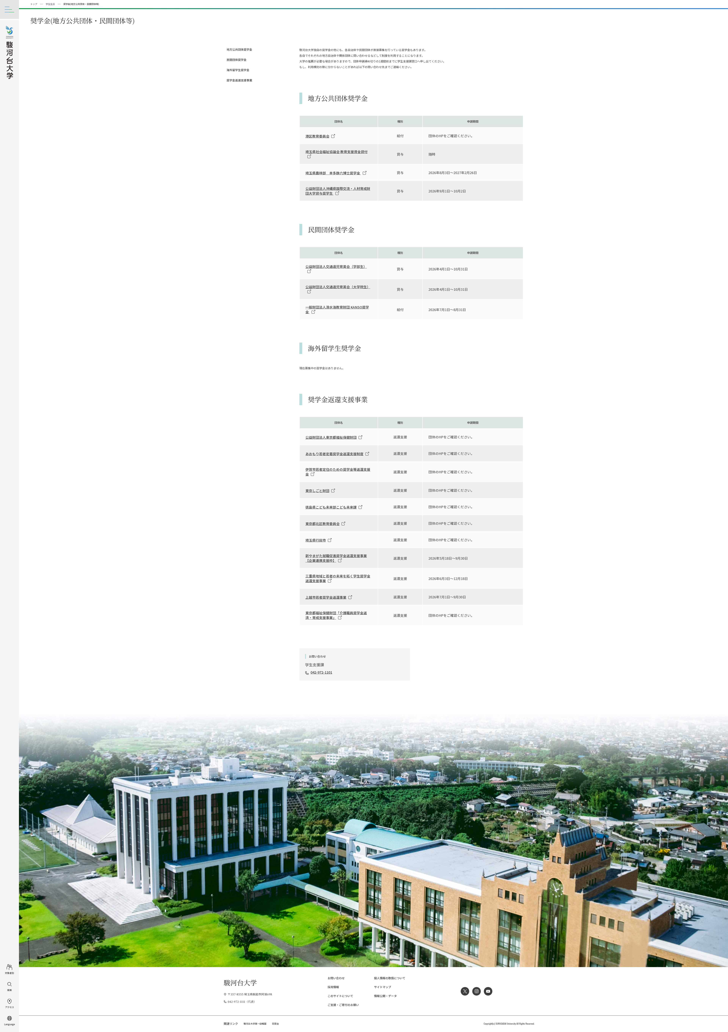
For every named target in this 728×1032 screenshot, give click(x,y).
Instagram (476, 991)
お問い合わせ (336, 978)
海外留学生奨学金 (238, 70)
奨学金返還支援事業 (239, 80)
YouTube (488, 991)
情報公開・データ (385, 996)
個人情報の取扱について (389, 978)
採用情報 (333, 987)
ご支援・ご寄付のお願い (343, 1005)
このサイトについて (340, 996)
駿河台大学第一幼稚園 (255, 1023)
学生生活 (50, 4)
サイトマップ (382, 987)
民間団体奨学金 (236, 60)
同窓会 (275, 1023)
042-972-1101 (321, 672)
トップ (33, 4)
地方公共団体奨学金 (239, 49)
